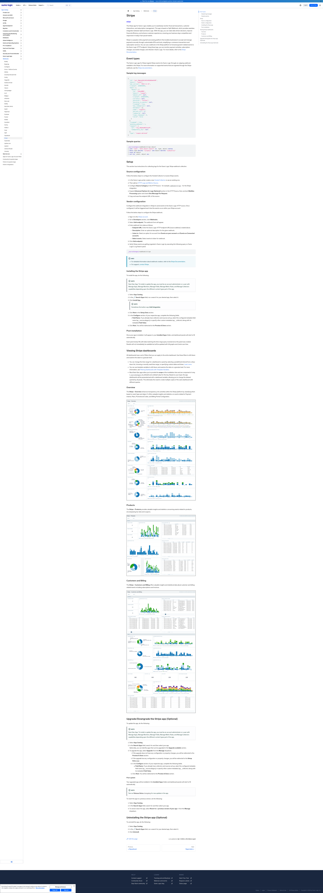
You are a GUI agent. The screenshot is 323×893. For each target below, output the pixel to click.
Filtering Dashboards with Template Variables (154, 370)
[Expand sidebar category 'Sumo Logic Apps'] (21, 56)
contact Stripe (144, 264)
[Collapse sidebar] (11, 861)
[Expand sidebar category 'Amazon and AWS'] (21, 15)
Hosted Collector (159, 180)
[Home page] (128, 11)
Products (203, 34)
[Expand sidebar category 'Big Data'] (21, 28)
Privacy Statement (272, 890)
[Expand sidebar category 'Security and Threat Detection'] (21, 54)
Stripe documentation (145, 68)
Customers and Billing (206, 36)
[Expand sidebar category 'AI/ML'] (21, 23)
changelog (142, 793)
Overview (203, 31)
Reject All (54, 890)
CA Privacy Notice (293, 890)
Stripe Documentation (178, 262)
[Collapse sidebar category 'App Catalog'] (21, 10)
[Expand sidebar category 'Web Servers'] (21, 154)
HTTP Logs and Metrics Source (148, 183)
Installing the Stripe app (207, 25)
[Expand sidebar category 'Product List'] (21, 12)
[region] (38, 888)
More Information (40, 888)
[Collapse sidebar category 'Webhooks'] (21, 59)
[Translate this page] (300, 5)
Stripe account (143, 217)
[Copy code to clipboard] (193, 78)
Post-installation (205, 27)
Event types (203, 11)
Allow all (66, 890)
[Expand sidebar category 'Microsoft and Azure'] (21, 18)
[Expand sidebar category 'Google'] (21, 20)
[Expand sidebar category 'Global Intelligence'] (21, 40)
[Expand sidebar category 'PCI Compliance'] (21, 46)
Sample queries (205, 16)
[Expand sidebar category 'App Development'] (21, 26)
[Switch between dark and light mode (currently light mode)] (320, 5)
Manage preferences (60, 887)
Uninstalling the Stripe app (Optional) (209, 42)
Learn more (188, 364)
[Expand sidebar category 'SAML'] (21, 51)
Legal (263, 890)
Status (257, 890)
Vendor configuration (206, 22)
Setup (201, 18)
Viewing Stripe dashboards (206, 29)
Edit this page (133, 839)
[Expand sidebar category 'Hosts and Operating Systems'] (21, 43)
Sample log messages (206, 14)
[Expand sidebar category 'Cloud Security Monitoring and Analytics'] (21, 34)
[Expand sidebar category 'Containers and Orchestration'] (21, 31)
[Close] (321, 1)
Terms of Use (283, 890)
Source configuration (206, 20)
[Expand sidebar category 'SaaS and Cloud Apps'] (21, 48)
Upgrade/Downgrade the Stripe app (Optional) (209, 39)
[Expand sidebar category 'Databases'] (21, 38)
